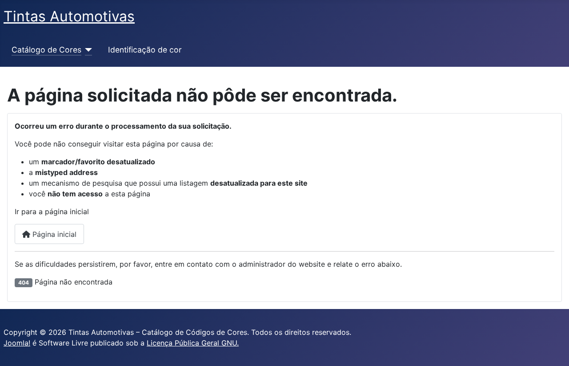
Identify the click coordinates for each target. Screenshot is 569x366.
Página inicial (53, 234)
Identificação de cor (145, 49)
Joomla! (17, 342)
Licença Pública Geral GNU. (193, 342)
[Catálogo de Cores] (86, 50)
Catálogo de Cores (46, 49)
